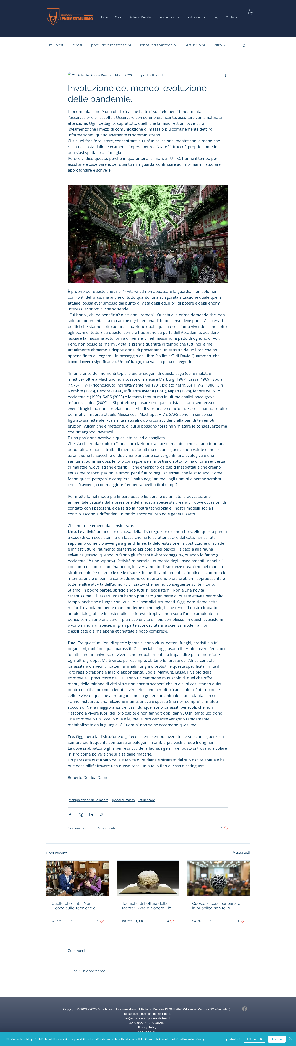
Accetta (277, 1039)
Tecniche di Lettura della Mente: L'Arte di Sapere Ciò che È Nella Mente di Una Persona (146, 905)
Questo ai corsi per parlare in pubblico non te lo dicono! (216, 905)
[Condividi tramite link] (102, 815)
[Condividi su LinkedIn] (91, 815)
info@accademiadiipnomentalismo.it (147, 1013)
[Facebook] (244, 1008)
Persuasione (194, 45)
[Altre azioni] (225, 75)
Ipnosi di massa (123, 800)
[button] (250, 12)
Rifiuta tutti (254, 1039)
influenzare (146, 800)
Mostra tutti (241, 852)
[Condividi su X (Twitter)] (80, 815)
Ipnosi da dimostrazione (111, 45)
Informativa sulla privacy (188, 1039)
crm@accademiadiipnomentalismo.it (147, 1018)
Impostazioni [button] (231, 1039)
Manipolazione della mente (88, 800)
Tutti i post (54, 45)
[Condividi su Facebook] (70, 815)
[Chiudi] (290, 1039)
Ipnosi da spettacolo (158, 45)
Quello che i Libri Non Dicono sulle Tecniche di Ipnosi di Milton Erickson (74, 905)
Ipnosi (77, 45)
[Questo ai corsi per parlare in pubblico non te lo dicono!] (218, 878)
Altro (218, 45)
